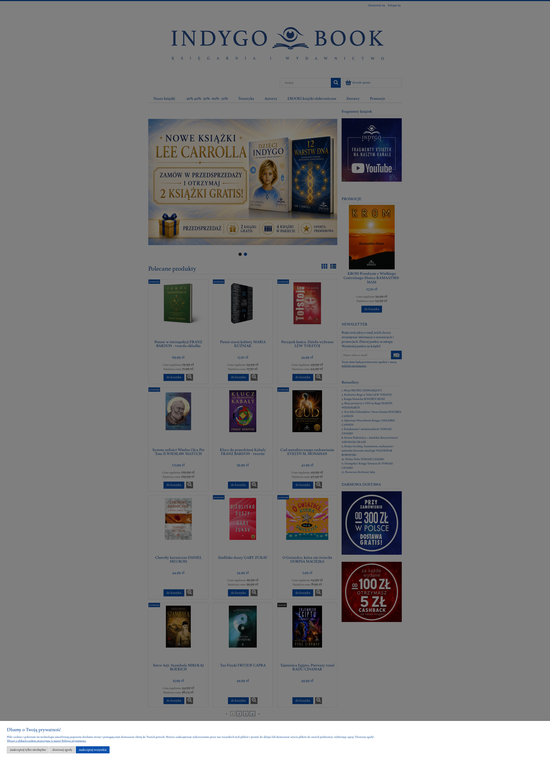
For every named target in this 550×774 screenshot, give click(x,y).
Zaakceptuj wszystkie (93, 750)
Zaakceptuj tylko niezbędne (28, 750)
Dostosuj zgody (62, 750)
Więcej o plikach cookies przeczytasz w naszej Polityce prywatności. (46, 740)
